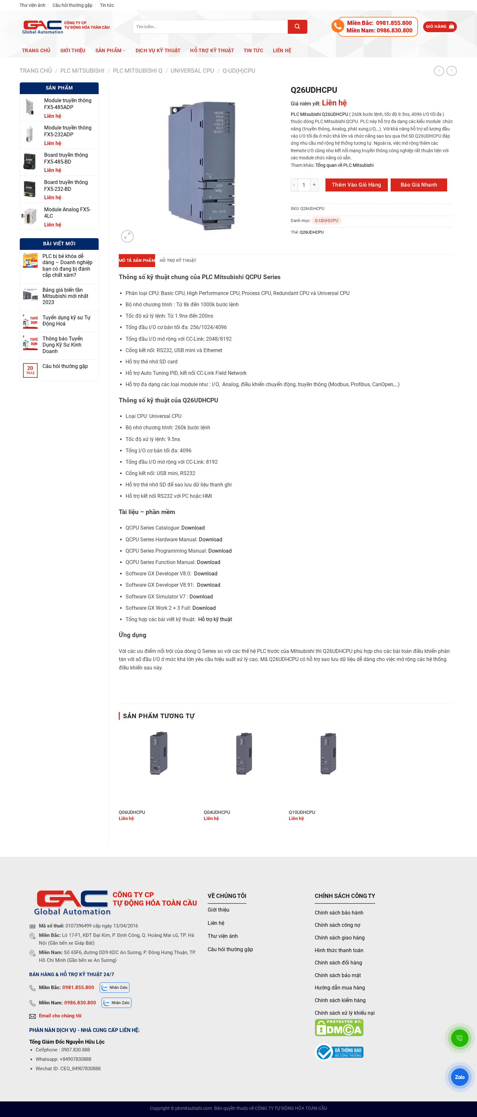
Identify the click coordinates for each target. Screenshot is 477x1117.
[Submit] (297, 27)
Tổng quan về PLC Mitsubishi (343, 165)
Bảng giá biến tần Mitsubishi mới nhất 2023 (65, 296)
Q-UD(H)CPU (239, 70)
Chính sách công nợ (337, 925)
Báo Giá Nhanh (419, 185)
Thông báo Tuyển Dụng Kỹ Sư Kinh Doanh (63, 345)
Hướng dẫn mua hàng (340, 988)
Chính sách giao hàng (340, 938)
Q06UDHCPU (132, 812)
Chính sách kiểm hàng (340, 1000)
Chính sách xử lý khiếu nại (345, 1013)
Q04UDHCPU (217, 812)
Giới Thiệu (73, 51)
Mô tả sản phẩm (137, 260)
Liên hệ (282, 51)
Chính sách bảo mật (338, 975)
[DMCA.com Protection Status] (339, 1027)
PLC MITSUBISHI (82, 70)
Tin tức (107, 5)
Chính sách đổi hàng (338, 963)
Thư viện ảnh (32, 5)
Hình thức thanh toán (339, 950)
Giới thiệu (218, 910)
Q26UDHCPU (335, 114)
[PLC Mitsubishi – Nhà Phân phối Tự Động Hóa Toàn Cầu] (64, 26)
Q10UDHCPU (302, 812)
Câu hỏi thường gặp (72, 5)
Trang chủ (36, 51)
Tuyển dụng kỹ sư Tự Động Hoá (67, 320)
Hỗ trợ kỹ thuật (212, 51)
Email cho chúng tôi (60, 1016)
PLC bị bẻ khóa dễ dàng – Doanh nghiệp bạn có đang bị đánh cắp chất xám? (67, 265)
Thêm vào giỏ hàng (356, 185)
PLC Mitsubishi (306, 114)
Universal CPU (192, 70)
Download (193, 528)
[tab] (137, 260)
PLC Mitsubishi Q (137, 70)
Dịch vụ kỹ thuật (158, 51)
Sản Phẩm (108, 51)
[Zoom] (127, 236)
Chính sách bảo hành (339, 913)
